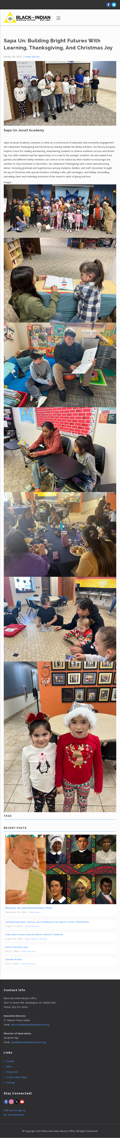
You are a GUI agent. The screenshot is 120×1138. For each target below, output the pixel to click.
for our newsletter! (14, 1114)
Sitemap (10, 1082)
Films (9, 1066)
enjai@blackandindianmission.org (28, 1042)
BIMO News (35, 912)
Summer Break (13, 959)
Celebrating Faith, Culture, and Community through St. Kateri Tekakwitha (47, 922)
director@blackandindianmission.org (30, 1024)
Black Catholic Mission (36, 939)
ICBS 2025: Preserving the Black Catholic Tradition (34, 935)
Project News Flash (16, 1077)
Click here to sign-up (14, 1110)
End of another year (16, 947)
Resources (12, 1071)
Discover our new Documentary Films (28, 908)
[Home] (27, 15)
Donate (10, 1061)
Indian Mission (32, 56)
